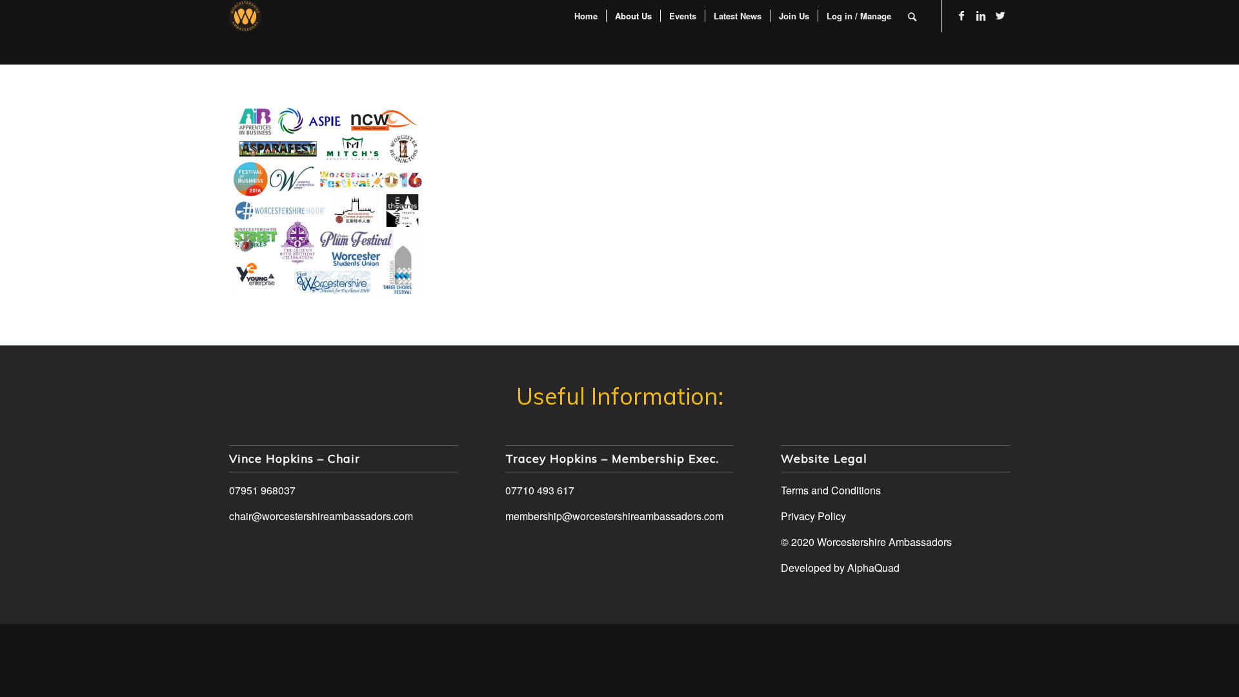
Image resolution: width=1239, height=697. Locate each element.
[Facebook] (961, 15)
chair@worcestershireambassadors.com (321, 516)
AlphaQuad (873, 567)
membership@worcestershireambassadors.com (614, 516)
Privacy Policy (813, 516)
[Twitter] (1000, 15)
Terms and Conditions (831, 490)
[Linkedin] (981, 15)
